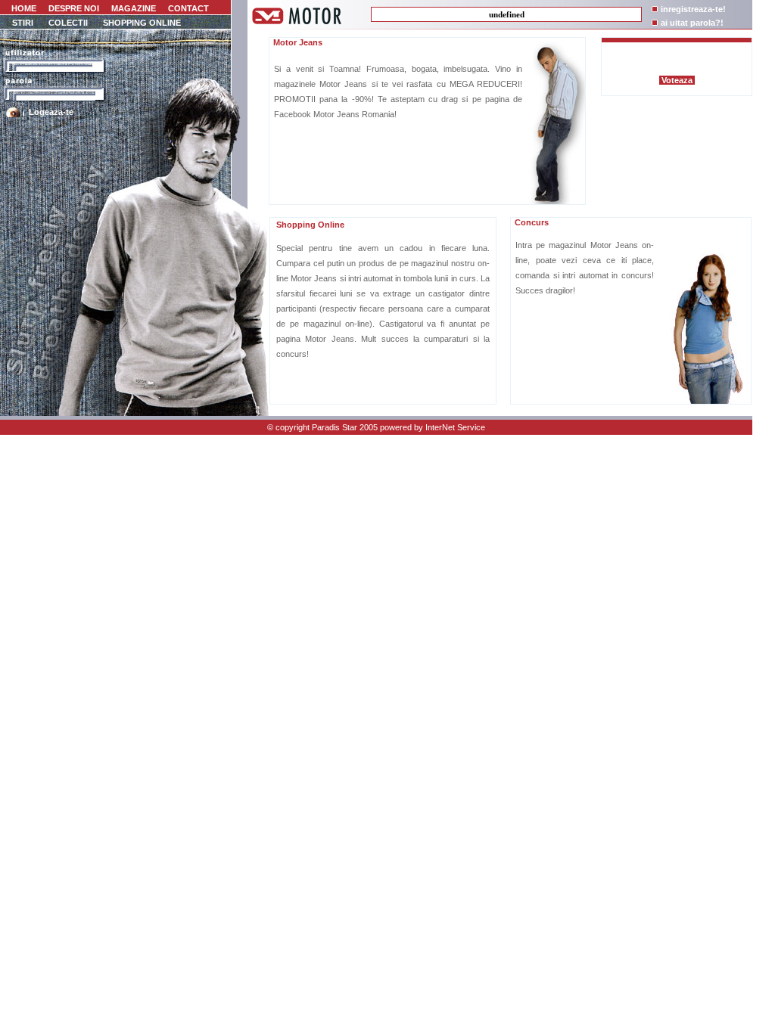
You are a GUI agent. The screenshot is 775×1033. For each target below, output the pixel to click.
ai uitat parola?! (692, 22)
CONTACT (188, 8)
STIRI (22, 22)
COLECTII (68, 22)
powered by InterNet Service (432, 427)
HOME (22, 8)
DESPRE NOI (73, 8)
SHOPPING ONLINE (142, 22)
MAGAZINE (133, 8)
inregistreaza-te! (693, 9)
